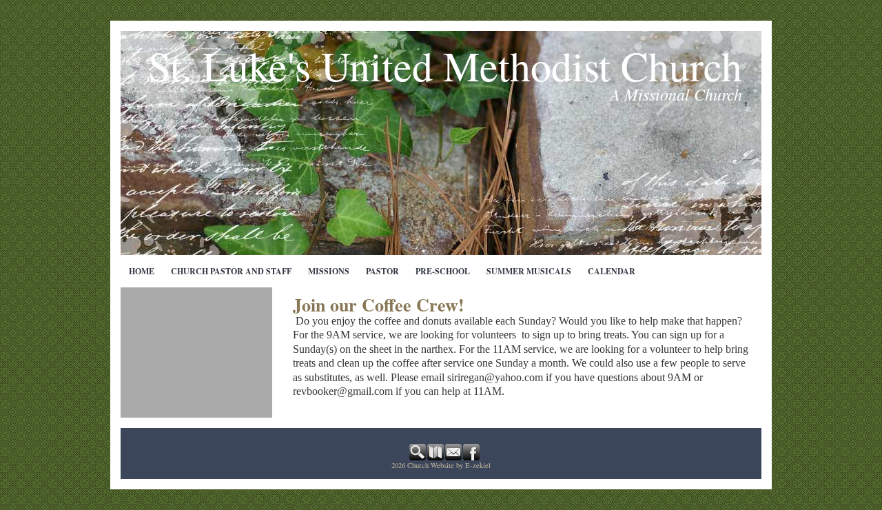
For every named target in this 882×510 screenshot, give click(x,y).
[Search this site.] (418, 457)
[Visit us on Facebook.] (472, 457)
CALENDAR (611, 271)
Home (141, 271)
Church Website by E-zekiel (449, 465)
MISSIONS (328, 271)
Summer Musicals (528, 271)
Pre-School (443, 271)
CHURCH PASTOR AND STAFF (231, 271)
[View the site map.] (436, 457)
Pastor (382, 271)
